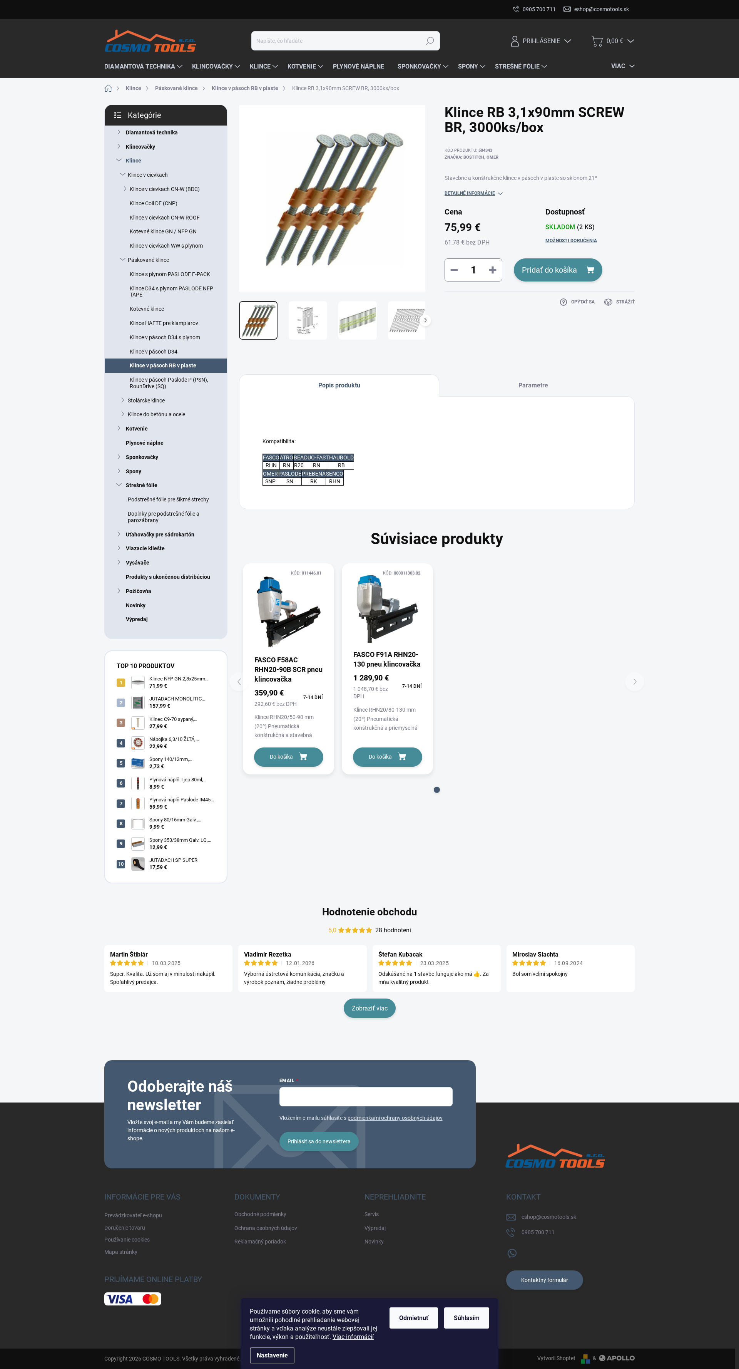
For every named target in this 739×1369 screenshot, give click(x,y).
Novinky (135, 605)
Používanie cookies (248, 9)
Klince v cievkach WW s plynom (166, 246)
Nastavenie (272, 1355)
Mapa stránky (299, 9)
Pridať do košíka (549, 270)
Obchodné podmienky (260, 1214)
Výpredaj (137, 619)
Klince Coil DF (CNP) (153, 203)
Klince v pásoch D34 (153, 352)
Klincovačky (140, 147)
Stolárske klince (146, 400)
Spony (133, 471)
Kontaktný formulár (544, 1280)
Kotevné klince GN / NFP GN (163, 231)
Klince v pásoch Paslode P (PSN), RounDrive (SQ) (169, 383)
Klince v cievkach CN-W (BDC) (165, 189)
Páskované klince (148, 260)
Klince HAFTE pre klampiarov (164, 323)
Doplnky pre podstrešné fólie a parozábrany (163, 517)
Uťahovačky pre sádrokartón (160, 534)
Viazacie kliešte (145, 548)
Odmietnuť (413, 1318)
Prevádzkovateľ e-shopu (133, 9)
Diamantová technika (152, 132)
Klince (133, 161)
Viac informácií (353, 1337)
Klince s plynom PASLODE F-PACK (170, 274)
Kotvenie (137, 429)
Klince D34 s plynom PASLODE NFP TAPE (171, 291)
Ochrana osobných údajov (265, 1228)
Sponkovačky (142, 457)
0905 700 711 (538, 1232)
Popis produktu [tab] (339, 385)
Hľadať (429, 41)
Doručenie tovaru (194, 9)
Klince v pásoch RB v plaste (163, 365)
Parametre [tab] (533, 385)
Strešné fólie (141, 485)
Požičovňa (138, 591)
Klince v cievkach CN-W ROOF (165, 217)
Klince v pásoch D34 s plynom (165, 337)
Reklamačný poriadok (260, 1241)
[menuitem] (144, 66)
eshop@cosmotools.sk (549, 1217)
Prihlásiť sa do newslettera (319, 1141)
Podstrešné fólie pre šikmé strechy (168, 499)
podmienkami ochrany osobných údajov (395, 1118)
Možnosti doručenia (571, 240)
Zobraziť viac (370, 1008)
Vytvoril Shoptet (556, 1358)
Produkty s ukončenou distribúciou (168, 577)
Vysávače (137, 563)
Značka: (471, 157)
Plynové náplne (145, 443)
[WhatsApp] (512, 1251)
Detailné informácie (470, 193)
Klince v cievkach (148, 175)
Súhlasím (467, 1318)
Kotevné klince (147, 309)
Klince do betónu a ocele (156, 414)
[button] (437, 790)
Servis (371, 1214)
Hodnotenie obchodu (369, 912)
